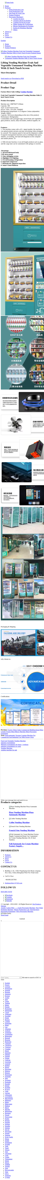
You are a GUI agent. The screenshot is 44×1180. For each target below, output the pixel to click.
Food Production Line (16, 11)
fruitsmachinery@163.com (13, 883)
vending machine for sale (9, 750)
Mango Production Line (21, 910)
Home (7, 6)
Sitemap (3, 906)
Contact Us (8, 37)
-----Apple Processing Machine (25, 908)
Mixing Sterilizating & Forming (23, 26)
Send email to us (6, 78)
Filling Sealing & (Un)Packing (23, 24)
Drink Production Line (16, 9)
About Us (8, 31)
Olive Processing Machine (24, 911)
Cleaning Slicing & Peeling (22, 20)
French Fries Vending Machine (22, 830)
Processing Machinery (16, 17)
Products (8, 8)
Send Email (4, 915)
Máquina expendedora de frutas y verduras (14, 744)
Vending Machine (26, 92)
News (7, 33)
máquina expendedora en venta (11, 746)
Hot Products (36, 904)
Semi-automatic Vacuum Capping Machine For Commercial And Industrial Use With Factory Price (18, 736)
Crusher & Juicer (18, 19)
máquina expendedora (8, 743)
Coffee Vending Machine (19, 822)
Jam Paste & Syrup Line (17, 13)
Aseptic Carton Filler (7, 908)
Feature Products (14, 15)
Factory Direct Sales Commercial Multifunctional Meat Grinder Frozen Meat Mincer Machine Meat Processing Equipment (22, 731)
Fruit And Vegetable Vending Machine (13, 741)
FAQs (7, 35)
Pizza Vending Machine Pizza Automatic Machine (21, 813)
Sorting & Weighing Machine (22, 28)
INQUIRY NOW (6, 892)
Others (15, 30)
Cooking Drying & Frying (21, 22)
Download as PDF (18, 78)
